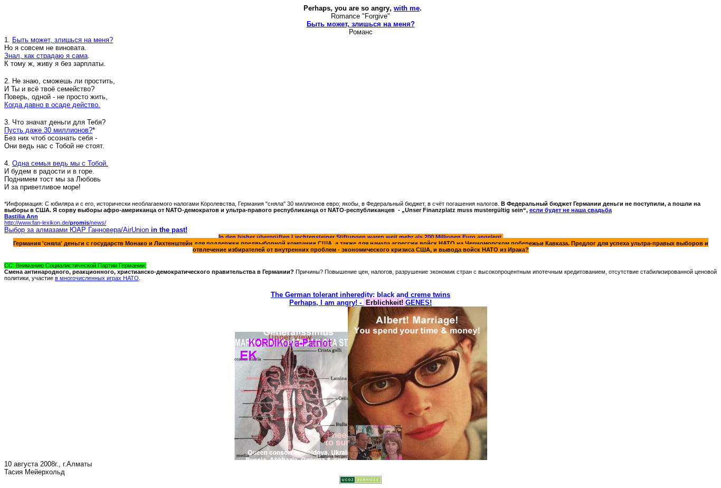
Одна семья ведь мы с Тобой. (60, 163)
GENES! (418, 303)
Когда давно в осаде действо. (52, 105)
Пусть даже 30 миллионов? (48, 130)
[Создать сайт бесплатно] (360, 480)
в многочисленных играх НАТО (97, 278)
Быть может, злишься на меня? (361, 24)
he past (173, 230)
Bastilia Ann (21, 216)
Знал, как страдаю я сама (46, 56)
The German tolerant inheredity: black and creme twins (360, 295)
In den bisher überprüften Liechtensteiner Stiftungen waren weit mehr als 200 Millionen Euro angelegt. (361, 237)
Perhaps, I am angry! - (326, 303)
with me (407, 8)
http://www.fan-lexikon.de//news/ (55, 222)
